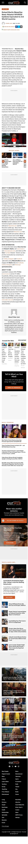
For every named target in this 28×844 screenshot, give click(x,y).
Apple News (5, 9)
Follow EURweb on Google (15, 520)
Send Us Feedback (14, 387)
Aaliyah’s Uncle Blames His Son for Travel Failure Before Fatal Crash (17, 638)
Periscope (18, 264)
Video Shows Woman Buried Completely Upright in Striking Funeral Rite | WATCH (12, 458)
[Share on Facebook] (16, 27)
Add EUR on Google (9, 26)
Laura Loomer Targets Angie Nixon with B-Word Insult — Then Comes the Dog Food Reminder (17, 647)
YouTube (7, 253)
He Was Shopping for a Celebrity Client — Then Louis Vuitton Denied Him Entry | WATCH (13, 722)
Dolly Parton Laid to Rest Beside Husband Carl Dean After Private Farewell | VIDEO (12, 737)
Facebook (19, 259)
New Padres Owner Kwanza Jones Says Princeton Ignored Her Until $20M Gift (12, 440)
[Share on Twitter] (19, 27)
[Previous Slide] (3, 161)
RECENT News (14, 150)
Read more (10, 597)
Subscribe (10, 543)
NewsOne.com (12, 226)
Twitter (5, 259)
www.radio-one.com (7, 299)
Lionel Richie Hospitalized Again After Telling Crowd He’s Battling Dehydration (6, 163)
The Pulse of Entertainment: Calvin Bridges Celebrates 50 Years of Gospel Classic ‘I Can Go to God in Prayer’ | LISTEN (13, 452)
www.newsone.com (9, 251)
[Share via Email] (21, 27)
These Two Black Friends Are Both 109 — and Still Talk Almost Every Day (13, 446)
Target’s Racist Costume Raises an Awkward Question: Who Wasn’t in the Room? (17, 613)
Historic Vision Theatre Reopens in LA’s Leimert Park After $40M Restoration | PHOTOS (13, 752)
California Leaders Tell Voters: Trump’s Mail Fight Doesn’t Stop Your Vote (13, 707)
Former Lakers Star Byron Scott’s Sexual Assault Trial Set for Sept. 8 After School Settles (17, 630)
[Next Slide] (25, 161)
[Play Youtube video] (14, 140)
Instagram (11, 259)
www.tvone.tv (21, 249)
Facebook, (21, 263)
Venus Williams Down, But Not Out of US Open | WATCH (18, 162)
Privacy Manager (5, 826)
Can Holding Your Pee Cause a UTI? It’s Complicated (17, 621)
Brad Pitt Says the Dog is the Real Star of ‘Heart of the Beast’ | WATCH (13, 678)
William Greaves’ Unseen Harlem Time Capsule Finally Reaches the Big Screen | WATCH (13, 692)
